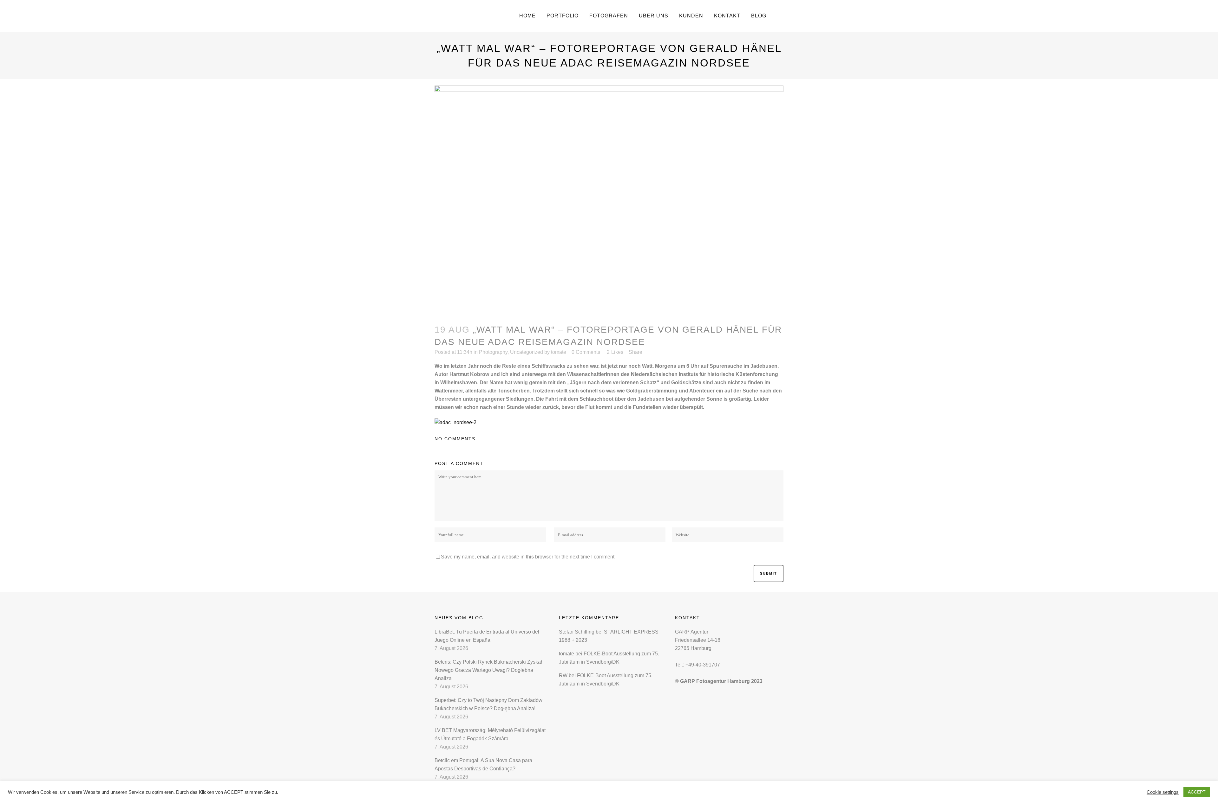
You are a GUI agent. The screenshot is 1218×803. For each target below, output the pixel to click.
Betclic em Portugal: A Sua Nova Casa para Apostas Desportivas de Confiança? (483, 764)
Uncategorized (526, 352)
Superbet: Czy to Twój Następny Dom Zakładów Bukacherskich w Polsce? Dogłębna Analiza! (488, 704)
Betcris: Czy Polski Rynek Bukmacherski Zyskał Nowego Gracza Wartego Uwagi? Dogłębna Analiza (488, 670)
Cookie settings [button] (1163, 792)
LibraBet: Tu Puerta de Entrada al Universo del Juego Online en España (487, 636)
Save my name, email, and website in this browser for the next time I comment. (528, 556)
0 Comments (586, 352)
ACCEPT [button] (1197, 791)
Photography (493, 352)
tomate (558, 352)
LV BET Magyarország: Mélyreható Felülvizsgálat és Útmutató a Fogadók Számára (490, 734)
